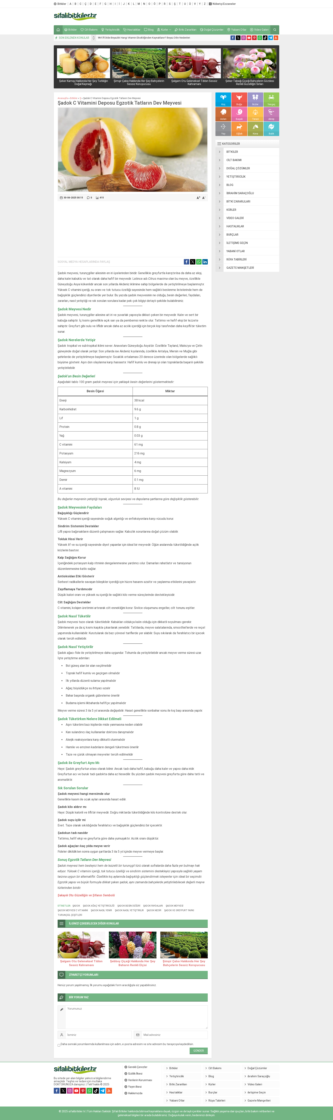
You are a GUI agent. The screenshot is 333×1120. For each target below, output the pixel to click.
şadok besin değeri (128, 905)
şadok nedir (154, 910)
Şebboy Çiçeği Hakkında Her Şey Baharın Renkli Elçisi (132, 963)
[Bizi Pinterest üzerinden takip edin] (254, 37)
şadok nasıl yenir (101, 910)
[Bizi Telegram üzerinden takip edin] (270, 37)
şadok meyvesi (174, 905)
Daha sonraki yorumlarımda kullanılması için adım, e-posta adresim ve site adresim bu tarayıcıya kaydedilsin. (127, 1044)
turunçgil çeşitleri (70, 915)
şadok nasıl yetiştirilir (129, 910)
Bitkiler (73, 98)
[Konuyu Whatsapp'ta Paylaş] (199, 261)
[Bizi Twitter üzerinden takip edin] (238, 37)
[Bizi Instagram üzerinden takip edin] (243, 37)
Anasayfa (63, 98)
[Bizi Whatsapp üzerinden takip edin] (259, 37)
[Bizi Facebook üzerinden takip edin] (232, 37)
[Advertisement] (209, 16)
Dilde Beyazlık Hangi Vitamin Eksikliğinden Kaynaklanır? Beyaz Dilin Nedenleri (144, 37)
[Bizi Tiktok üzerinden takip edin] (265, 37)
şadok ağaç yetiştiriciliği (98, 905)
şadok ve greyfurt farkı (179, 910)
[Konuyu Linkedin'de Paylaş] (205, 261)
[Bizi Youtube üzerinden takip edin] (249, 37)
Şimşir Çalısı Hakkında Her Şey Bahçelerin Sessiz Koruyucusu (139, 82)
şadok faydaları (153, 905)
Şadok (76, 905)
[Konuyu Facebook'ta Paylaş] (186, 261)
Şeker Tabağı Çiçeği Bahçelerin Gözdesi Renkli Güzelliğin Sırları (249, 82)
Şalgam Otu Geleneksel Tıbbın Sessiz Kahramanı (194, 82)
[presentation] (94, 37)
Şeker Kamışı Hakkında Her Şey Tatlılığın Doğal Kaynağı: (83, 82)
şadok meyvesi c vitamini (73, 910)
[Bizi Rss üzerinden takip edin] (276, 37)
